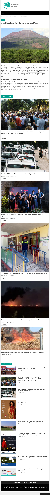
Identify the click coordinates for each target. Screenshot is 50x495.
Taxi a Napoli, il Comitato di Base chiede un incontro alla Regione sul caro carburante (22, 174)
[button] (48, 12)
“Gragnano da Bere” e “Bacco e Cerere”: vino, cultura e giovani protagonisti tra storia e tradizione (33, 367)
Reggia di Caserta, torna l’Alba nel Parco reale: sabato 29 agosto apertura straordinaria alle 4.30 (31, 422)
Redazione (17, 482)
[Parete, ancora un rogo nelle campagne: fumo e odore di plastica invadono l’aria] (25, 299)
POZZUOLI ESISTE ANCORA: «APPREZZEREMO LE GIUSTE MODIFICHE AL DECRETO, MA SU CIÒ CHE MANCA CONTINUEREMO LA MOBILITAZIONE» (31, 379)
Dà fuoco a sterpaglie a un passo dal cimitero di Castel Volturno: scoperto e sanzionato (22, 352)
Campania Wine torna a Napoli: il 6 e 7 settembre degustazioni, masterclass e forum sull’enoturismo (33, 457)
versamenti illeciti (43, 68)
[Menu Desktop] (2, 13)
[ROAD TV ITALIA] (11, 5)
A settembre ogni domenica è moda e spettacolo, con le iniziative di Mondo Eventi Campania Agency (31, 434)
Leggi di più (4, 138)
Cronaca (3, 20)
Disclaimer (24, 482)
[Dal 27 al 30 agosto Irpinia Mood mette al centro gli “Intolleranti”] (8, 472)
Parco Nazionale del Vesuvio (35, 72)
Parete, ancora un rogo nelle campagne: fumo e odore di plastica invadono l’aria (21, 320)
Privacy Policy (32, 482)
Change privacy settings (45, 493)
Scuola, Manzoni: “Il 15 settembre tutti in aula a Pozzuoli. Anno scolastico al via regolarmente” (24, 273)
